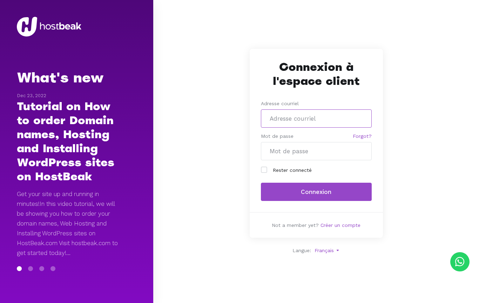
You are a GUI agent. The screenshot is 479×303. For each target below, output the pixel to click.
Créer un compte (340, 225)
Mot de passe (277, 136)
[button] (19, 268)
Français (325, 250)
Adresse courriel (280, 103)
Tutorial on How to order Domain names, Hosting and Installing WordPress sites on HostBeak (65, 141)
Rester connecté (292, 170)
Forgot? (362, 136)
